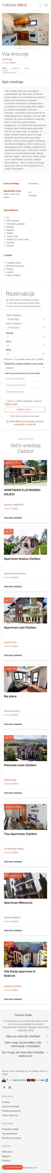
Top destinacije (9, 1133)
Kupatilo (10, 230)
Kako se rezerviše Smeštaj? (23, 1036)
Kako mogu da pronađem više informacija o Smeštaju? (23, 1044)
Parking (10, 242)
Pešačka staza (13, 262)
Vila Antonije (7, 59)
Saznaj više (10, 404)
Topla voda (12, 236)
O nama (6, 1102)
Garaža (10, 245)
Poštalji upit (23, 409)
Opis (4, 68)
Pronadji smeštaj (10, 1129)
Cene (26, 68)
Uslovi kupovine (10, 1115)
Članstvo (6, 1160)
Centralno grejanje (15, 223)
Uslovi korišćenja (10, 1106)
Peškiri (9, 233)
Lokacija (15, 68)
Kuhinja (10, 227)
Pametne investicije (11, 1138)
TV (7, 217)
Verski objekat (13, 275)
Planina (10, 269)
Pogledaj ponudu (13, 518)
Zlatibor (13, 63)
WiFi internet (12, 220)
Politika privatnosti (11, 1111)
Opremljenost (9, 72)
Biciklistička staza (15, 266)
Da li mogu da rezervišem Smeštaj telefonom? (23, 1054)
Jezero (9, 272)
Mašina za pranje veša (17, 239)
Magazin (6, 1156)
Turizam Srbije (23, 1015)
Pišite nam (7, 1151)
